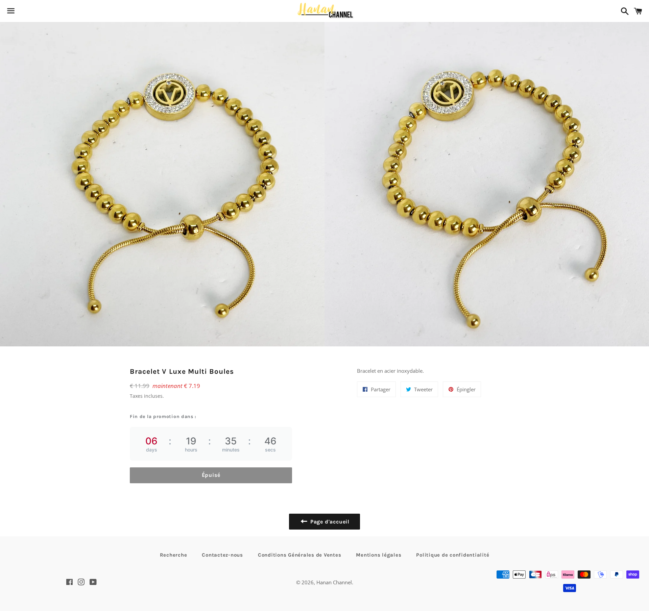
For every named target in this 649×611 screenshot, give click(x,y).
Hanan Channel (334, 582)
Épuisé (211, 475)
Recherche (173, 555)
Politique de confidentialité (452, 555)
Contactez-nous (222, 555)
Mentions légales (378, 555)
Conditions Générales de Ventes (299, 555)
